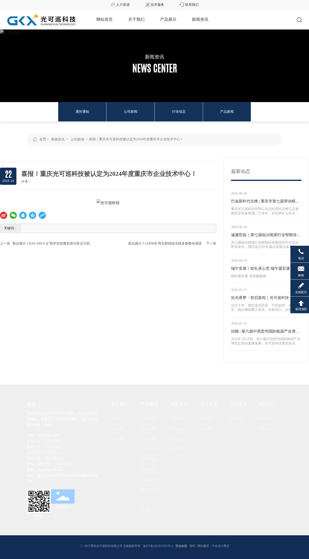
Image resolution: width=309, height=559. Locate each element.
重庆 (226, 546)
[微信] (13, 215)
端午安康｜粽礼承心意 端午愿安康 (260, 268)
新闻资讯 (154, 57)
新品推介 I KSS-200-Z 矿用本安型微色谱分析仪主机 (51, 243)
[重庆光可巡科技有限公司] (41, 19)
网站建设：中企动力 (210, 546)
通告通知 (82, 111)
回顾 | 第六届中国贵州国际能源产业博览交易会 (265, 332)
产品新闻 (227, 111)
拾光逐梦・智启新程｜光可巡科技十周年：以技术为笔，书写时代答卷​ (264, 298)
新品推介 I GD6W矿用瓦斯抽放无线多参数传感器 (165, 243)
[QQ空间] (32, 215)
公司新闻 (130, 111)
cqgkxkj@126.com (50, 470)
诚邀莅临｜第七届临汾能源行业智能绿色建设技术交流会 (266, 236)
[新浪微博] (3, 215)
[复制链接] (42, 215)
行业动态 (179, 111)
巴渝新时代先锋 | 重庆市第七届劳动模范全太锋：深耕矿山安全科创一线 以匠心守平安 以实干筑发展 (266, 202)
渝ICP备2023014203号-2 (158, 546)
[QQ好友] (23, 215)
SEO (192, 546)
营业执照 (181, 546)
